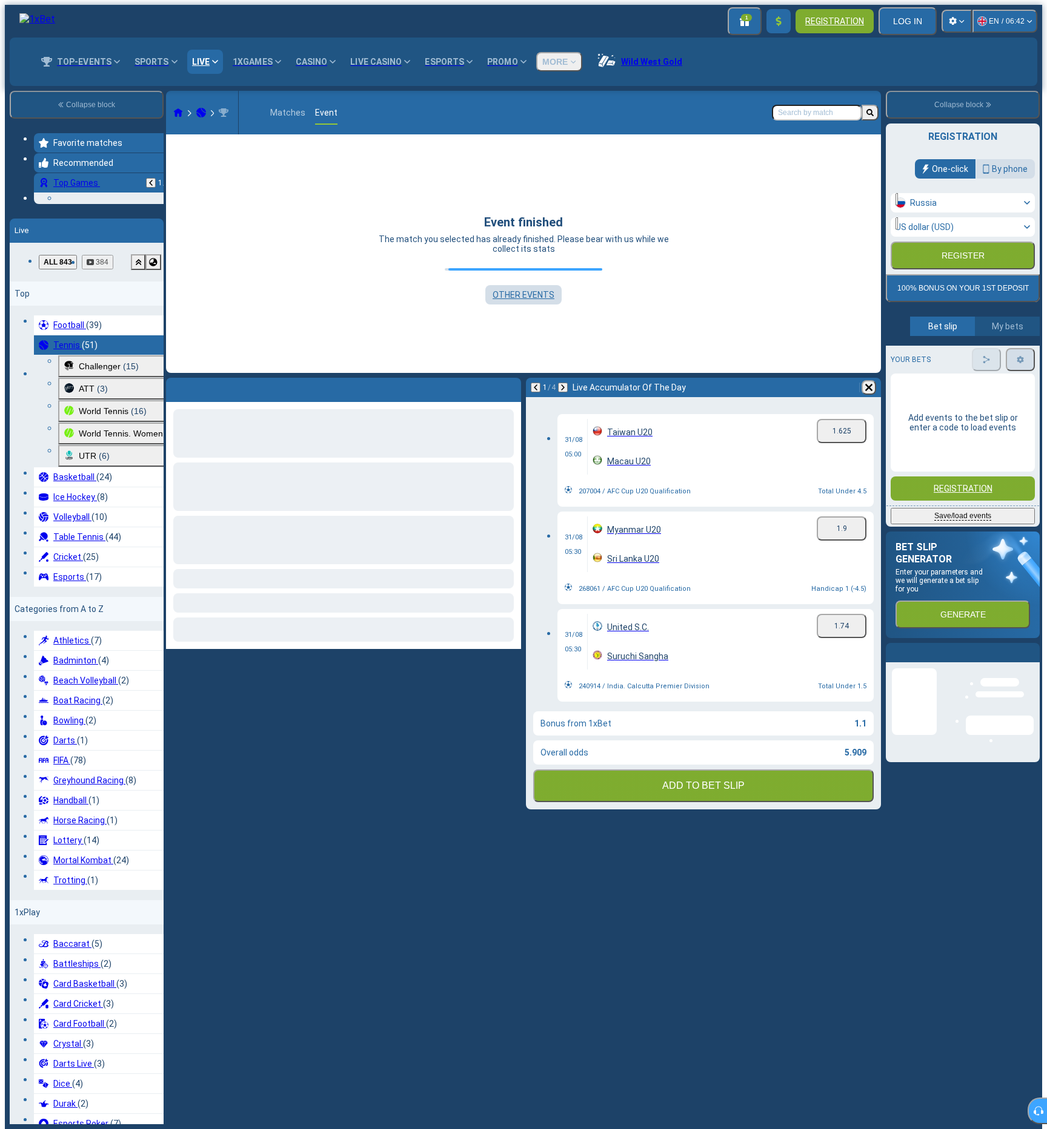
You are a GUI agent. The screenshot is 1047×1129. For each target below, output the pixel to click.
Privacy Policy (967, 294)
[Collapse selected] (138, 360)
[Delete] (869, 387)
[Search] (870, 112)
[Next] (563, 387)
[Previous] (151, 183)
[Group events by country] (153, 360)
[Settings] (957, 21)
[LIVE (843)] (178, 112)
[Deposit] (778, 21)
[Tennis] (201, 112)
